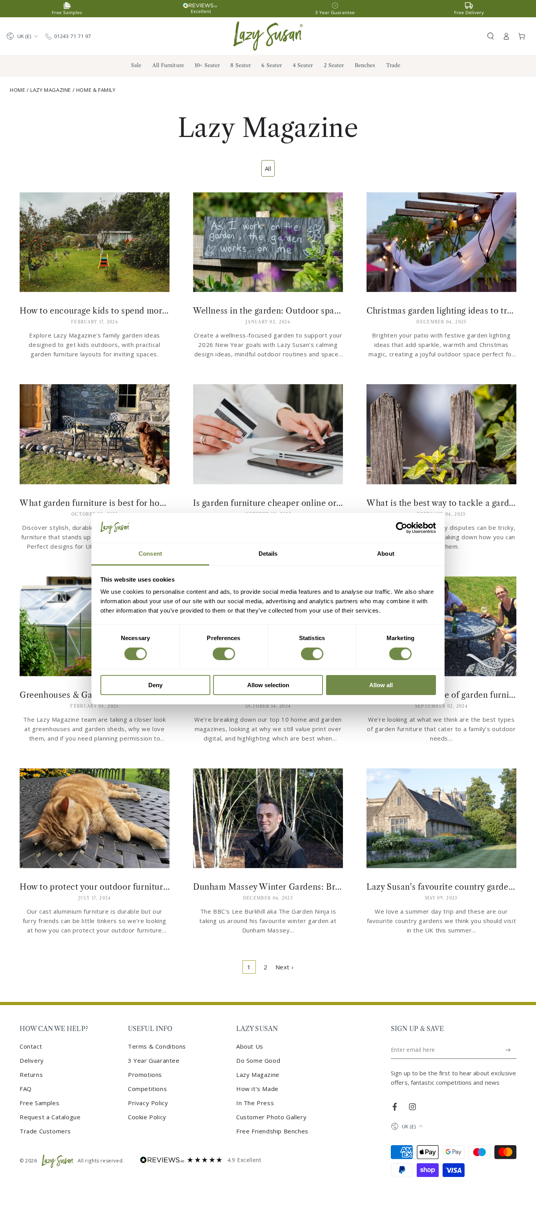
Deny (155, 685)
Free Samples (39, 1103)
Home (17, 89)
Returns (31, 1074)
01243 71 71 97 (72, 36)
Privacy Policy (148, 1103)
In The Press (255, 1103)
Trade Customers (45, 1131)
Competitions (147, 1089)
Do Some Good (258, 1060)
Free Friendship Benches (272, 1131)
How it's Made (257, 1089)
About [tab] (385, 553)
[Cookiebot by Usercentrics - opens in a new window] (401, 528)
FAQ (26, 1089)
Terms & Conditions (157, 1046)
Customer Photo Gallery (271, 1117)
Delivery (32, 1060)
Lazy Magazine (50, 89)
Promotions (145, 1074)
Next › (284, 967)
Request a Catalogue (50, 1117)
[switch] (224, 654)
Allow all (381, 685)
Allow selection (268, 685)
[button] (490, 36)
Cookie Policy (147, 1117)
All (268, 168)
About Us (249, 1046)
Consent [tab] (150, 553)
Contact (31, 1046)
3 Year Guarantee (154, 1060)
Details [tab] (268, 553)
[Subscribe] (508, 1050)
